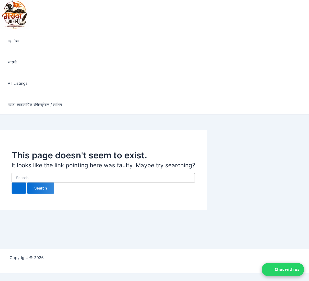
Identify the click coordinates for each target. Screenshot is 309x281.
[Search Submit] (19, 188)
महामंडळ (14, 40)
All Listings (18, 83)
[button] (283, 269)
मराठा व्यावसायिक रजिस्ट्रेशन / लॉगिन (35, 104)
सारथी (12, 62)
